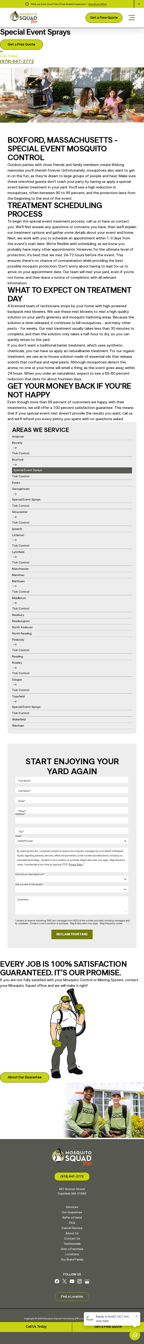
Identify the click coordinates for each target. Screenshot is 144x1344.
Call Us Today (36, 1326)
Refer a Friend (72, 1217)
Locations (72, 1254)
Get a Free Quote (104, 17)
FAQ (72, 1222)
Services (72, 1207)
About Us (72, 1233)
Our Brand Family (72, 1259)
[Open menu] (131, 18)
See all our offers (97, 4)
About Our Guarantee (25, 1077)
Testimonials (72, 1243)
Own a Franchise (72, 1249)
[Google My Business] (87, 1282)
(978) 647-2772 (17, 61)
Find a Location (72, 1296)
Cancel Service (72, 1228)
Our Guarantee (72, 1212)
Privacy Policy (76, 865)
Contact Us (72, 1238)
